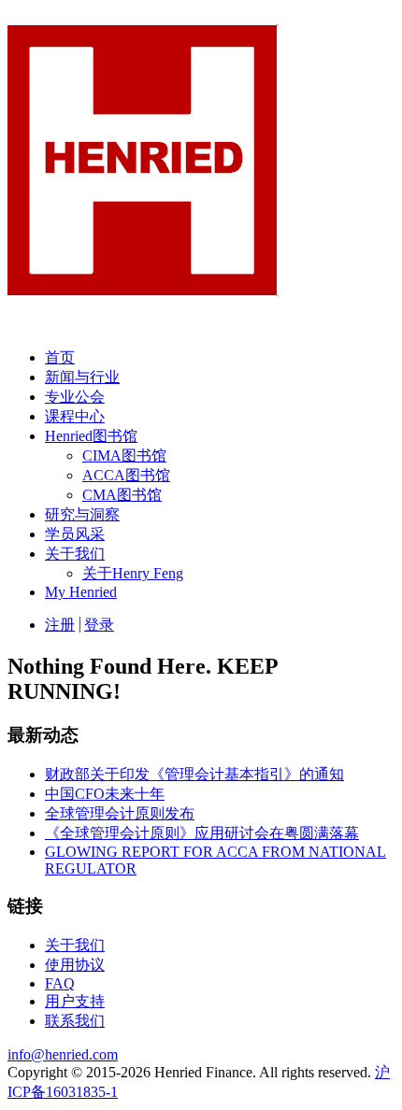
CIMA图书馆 (124, 455)
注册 (60, 625)
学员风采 (75, 534)
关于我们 (75, 554)
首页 (60, 357)
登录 (99, 625)
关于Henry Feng (132, 573)
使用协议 (75, 965)
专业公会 (75, 397)
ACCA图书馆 (126, 475)
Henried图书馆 (91, 436)
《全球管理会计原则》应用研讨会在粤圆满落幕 (202, 833)
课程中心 (75, 416)
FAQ (60, 983)
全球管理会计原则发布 (119, 813)
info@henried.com (62, 1054)
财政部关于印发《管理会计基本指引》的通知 (194, 774)
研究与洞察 (82, 514)
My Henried (81, 592)
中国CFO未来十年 (105, 794)
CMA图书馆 (122, 495)
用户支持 (75, 1001)
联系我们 (75, 1021)
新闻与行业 (82, 377)
